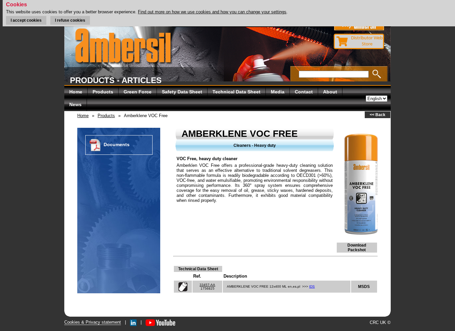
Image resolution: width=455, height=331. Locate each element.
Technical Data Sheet (236, 91)
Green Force (138, 91)
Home (75, 91)
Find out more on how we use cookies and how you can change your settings (212, 11)
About (330, 91)
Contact (304, 91)
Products (103, 91)
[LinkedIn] (133, 322)
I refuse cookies (70, 20)
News (75, 104)
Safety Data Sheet (182, 91)
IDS (312, 286)
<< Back (377, 114)
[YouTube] (160, 322)
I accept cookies (26, 20)
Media (277, 91)
